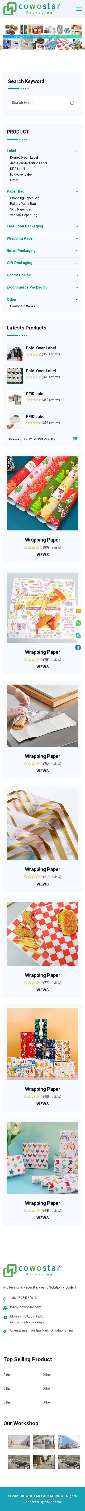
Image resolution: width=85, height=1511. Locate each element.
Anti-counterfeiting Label (28, 163)
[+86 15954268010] (78, 623)
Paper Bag (15, 191)
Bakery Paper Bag (23, 203)
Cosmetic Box (19, 275)
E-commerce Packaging (27, 287)
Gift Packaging (19, 263)
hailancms (53, 1502)
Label (11, 151)
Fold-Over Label (21, 174)
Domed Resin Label (24, 157)
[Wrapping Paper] (42, 493)
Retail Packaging (21, 250)
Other (14, 180)
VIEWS (42, 554)
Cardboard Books (22, 306)
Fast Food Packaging (25, 226)
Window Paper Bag (23, 215)
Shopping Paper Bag (24, 198)
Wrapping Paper (20, 238)
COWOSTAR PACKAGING (40, 1496)
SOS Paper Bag (21, 209)
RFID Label (17, 169)
